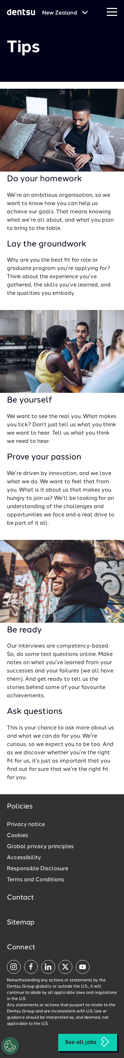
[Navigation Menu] (112, 12)
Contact (20, 897)
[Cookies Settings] (10, 1046)
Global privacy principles (40, 847)
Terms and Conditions (35, 880)
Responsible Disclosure (37, 869)
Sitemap (20, 922)
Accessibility (24, 858)
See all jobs (80, 1042)
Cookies (17, 835)
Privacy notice (26, 824)
